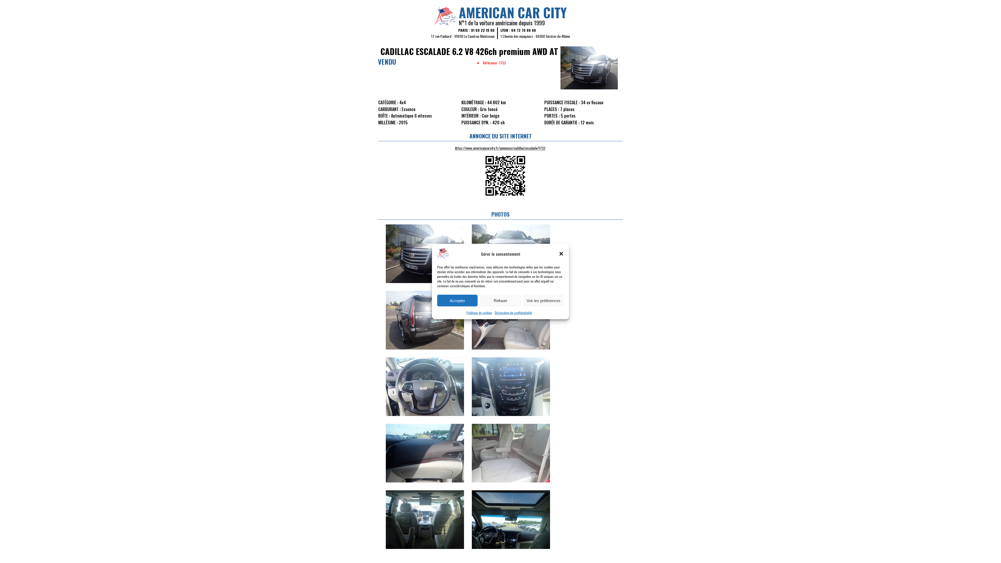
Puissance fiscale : (562, 102)
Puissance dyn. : (476, 122)
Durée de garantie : (561, 122)
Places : (551, 109)
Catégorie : (388, 102)
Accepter (457, 300)
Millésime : (388, 122)
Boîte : (384, 116)
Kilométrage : (473, 102)
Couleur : (470, 109)
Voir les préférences (543, 300)
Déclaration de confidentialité (513, 312)
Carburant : (389, 109)
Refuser (500, 300)
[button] (561, 253)
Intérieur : (471, 116)
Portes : (552, 116)
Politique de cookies (479, 312)
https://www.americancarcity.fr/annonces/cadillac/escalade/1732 (500, 148)
